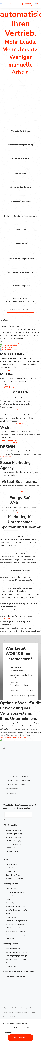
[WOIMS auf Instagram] (16, 990)
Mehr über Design (6, 456)
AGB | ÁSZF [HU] (9, 1016)
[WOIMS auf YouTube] (24, 990)
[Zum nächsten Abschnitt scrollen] (1, 78)
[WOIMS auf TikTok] (20, 997)
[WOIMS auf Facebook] (8, 990)
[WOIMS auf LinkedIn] (32, 990)
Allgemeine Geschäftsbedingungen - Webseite (20, 1008)
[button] (6, 820)
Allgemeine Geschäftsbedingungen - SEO (19, 1012)
